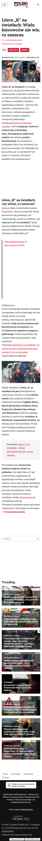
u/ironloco (12, 245)
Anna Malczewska (13, 40)
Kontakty (15, 773)
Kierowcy (13, 50)
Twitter (5, 777)
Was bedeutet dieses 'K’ (16, 241)
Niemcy (24, 50)
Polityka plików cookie (32, 839)
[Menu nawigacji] (4, 5)
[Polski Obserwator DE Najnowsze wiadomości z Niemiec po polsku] (21, 5)
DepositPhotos (27, 809)
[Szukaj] (38, 5)
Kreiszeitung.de (27, 497)
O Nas (5, 773)
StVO (22, 245)
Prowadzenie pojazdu (14, 511)
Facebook (28, 773)
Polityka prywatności (16, 839)
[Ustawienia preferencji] (40, 631)
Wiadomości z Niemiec (12, 43)
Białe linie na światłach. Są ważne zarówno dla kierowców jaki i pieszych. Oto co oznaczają (20, 348)
